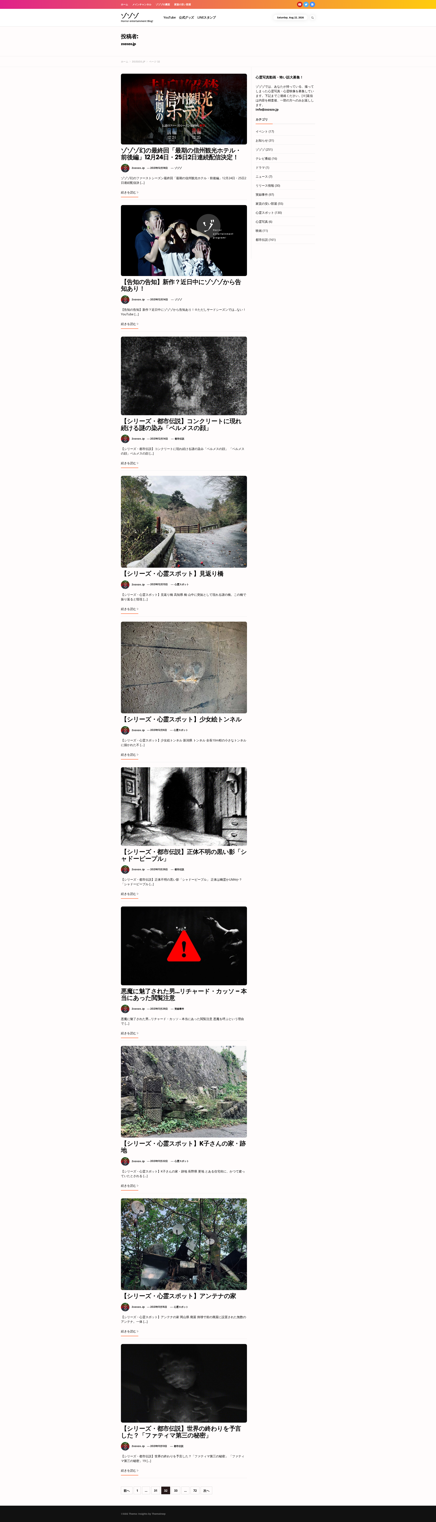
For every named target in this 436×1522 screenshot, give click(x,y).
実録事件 (179, 1008)
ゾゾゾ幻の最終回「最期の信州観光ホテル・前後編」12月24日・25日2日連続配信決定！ (181, 153)
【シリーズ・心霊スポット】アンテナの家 (178, 1296)
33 (175, 1490)
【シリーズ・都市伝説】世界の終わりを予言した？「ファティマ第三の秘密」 (181, 1432)
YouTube (170, 17)
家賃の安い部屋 (182, 4)
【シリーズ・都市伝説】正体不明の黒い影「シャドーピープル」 (184, 855)
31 (155, 1490)
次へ (206, 1490)
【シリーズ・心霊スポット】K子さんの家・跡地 (183, 1147)
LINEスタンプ (206, 17)
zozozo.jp (138, 168)
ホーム (124, 4)
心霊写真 (262, 222)
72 (195, 1490)
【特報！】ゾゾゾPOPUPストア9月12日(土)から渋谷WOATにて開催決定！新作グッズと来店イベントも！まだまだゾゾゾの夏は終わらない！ (273, 1513)
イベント (262, 131)
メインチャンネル (141, 4)
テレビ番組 (263, 158)
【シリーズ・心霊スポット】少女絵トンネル (181, 719)
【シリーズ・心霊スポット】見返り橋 (172, 573)
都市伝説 (179, 438)
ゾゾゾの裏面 (163, 4)
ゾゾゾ (130, 16)
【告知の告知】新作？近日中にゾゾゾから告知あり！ (181, 285)
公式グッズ (186, 17)
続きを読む (128, 192)
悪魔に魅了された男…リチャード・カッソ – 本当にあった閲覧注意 (184, 994)
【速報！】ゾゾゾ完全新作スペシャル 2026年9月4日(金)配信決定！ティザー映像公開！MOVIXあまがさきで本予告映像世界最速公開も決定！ (75, 1513)
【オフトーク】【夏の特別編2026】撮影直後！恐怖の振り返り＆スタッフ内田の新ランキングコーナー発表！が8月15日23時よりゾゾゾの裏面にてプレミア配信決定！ (373, 1514)
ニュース (262, 176)
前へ (127, 1490)
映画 (259, 231)
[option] (68, 1514)
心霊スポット (182, 584)
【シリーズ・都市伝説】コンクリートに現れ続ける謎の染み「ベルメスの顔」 (181, 424)
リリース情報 (265, 185)
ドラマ (260, 167)
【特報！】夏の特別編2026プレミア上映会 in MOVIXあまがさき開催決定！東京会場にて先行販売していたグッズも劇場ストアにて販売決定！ (173, 1513)
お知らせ (262, 140)
